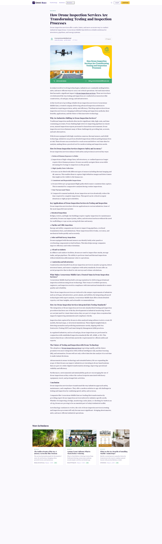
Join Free (125, 2)
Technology (53, 2)
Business (62, 2)
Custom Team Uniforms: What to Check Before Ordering (78, 453)
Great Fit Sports (71, 462)
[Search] (111, 2)
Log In (117, 2)
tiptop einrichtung (39, 462)
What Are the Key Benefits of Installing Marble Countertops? (114, 453)
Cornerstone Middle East (63, 38)
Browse (69, 2)
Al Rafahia (103, 462)
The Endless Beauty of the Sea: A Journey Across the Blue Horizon (45, 453)
